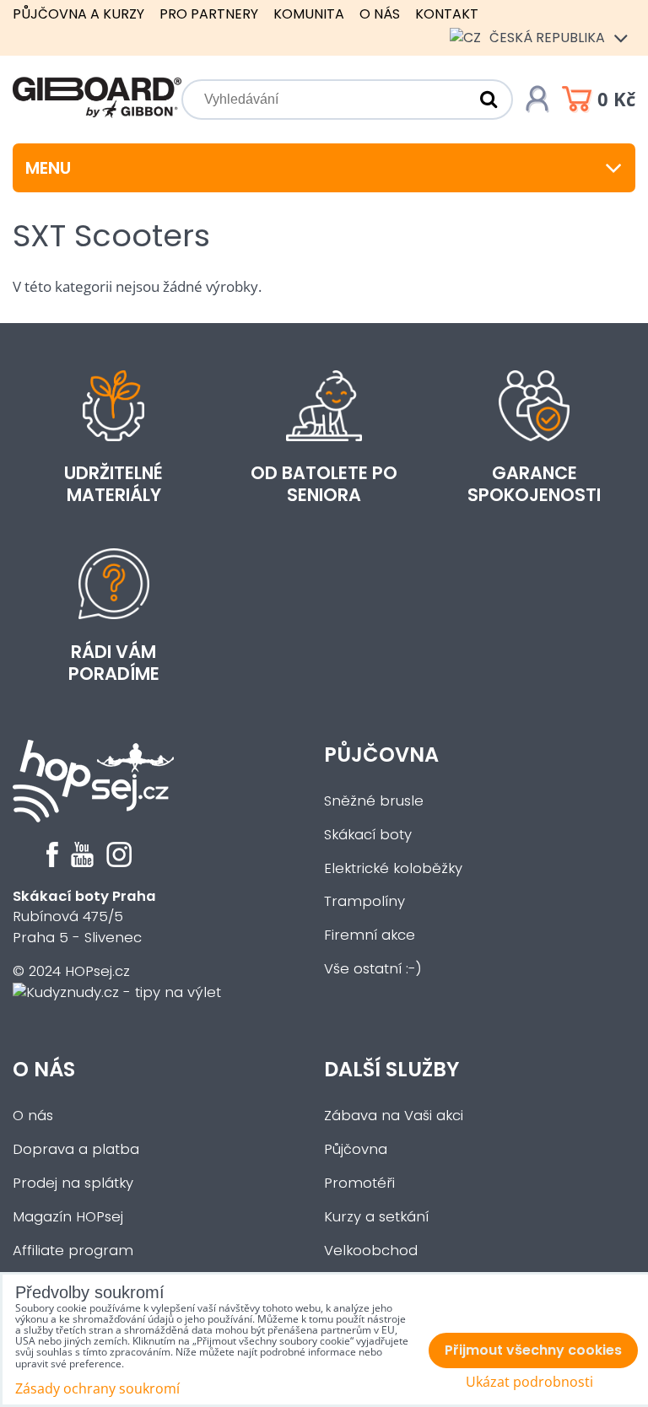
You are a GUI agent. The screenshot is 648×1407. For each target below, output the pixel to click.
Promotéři (359, 1183)
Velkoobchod (371, 1250)
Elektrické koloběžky (393, 868)
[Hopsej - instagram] (119, 862)
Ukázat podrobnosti (529, 1382)
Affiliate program (73, 1250)
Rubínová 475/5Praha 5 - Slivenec (84, 917)
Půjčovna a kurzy (78, 14)
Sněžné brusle (374, 801)
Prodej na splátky (73, 1183)
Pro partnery (208, 14)
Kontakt (446, 14)
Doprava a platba (76, 1149)
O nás (379, 14)
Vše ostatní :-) (373, 968)
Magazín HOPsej (68, 1216)
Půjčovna (381, 754)
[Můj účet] (537, 99)
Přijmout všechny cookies (533, 1350)
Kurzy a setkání (376, 1216)
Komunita (308, 14)
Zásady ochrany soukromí (97, 1388)
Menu (48, 168)
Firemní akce (369, 935)
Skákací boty (368, 834)
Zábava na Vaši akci (393, 1115)
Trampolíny (364, 901)
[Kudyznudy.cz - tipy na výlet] (117, 992)
